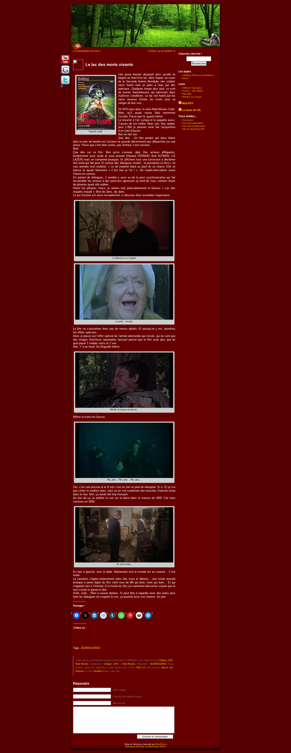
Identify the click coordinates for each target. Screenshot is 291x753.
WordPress (161, 744)
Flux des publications (193, 123)
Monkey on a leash (192, 97)
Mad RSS (187, 103)
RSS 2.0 (140, 667)
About (185, 78)
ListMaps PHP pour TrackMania (198, 75)
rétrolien (98, 671)
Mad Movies (81, 664)
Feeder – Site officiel (193, 91)
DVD (170, 660)
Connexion (188, 120)
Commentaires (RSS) (155, 746)
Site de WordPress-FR (193, 129)
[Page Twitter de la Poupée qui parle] (65, 84)
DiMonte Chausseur (192, 88)
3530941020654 (90, 648)
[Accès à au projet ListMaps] (65, 74)
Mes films (187, 94)
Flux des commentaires (194, 126)
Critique (162, 660)
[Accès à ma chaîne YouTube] (65, 63)
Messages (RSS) (133, 746)
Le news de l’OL (191, 110)
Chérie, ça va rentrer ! (160, 51)
